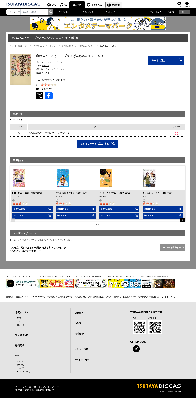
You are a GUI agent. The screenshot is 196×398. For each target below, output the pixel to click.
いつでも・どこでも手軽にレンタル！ (20, 276)
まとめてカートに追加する (95, 143)
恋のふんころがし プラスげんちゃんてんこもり (49, 133)
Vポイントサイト (83, 359)
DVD (54, 4)
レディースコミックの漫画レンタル (63, 46)
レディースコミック (54, 62)
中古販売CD (97, 4)
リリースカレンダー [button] (85, 11)
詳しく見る (18, 215)
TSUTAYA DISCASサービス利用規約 (40, 296)
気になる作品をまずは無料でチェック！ (156, 276)
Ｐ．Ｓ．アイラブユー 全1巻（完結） (115, 193)
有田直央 (59, 196)
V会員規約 (19, 296)
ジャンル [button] (63, 11)
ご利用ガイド (157, 11)
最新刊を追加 (19, 209)
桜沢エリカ (147, 196)
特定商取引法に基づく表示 (125, 296)
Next (182, 220)
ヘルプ (171, 11)
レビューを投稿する (172, 247)
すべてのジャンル (41, 46)
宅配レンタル (22, 361)
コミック (77, 4)
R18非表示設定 (23, 371)
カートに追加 (158, 60)
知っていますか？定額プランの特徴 (87, 276)
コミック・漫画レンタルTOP (21, 46)
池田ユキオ (16, 196)
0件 (50, 88)
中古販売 (20, 368)
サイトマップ (170, 296)
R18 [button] (183, 11)
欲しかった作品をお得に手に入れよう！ (55, 276)
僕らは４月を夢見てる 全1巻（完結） (72, 193)
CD (65, 4)
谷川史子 (102, 196)
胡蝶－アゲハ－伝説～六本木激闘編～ (27, 193)
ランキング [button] (109, 11)
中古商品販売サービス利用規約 (69, 296)
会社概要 (9, 296)
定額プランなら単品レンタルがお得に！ (123, 276)
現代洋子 (45, 66)
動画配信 (116, 4)
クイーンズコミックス (55, 69)
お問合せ (79, 333)
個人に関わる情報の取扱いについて (98, 296)
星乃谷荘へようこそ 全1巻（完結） (158, 193)
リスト (179, 6)
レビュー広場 (81, 349)
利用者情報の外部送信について (150, 296)
